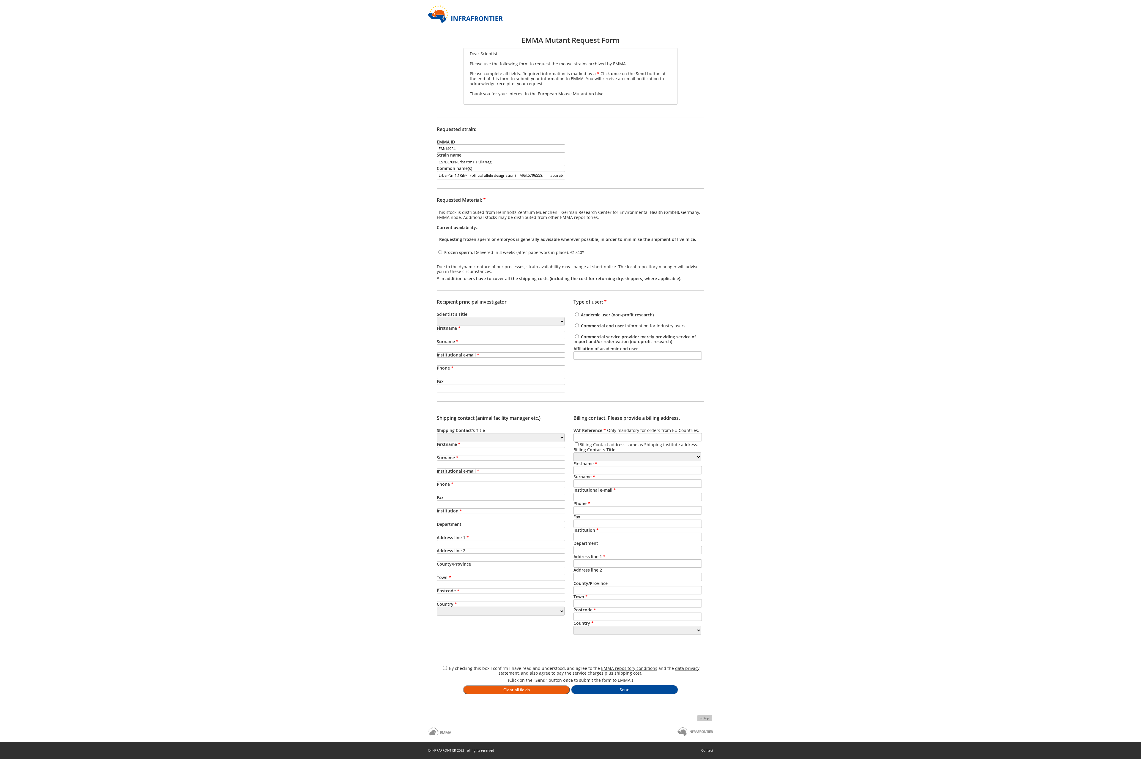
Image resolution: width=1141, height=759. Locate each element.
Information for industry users (655, 326)
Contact (707, 750)
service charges (588, 673)
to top (704, 718)
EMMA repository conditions (629, 668)
